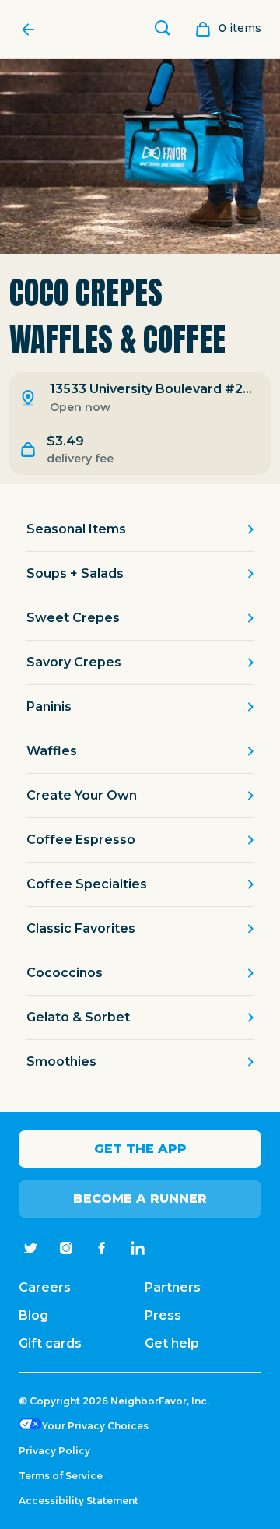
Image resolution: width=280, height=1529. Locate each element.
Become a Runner (140, 1198)
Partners (173, 1287)
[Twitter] (30, 1248)
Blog (33, 1315)
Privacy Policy (54, 1451)
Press (163, 1315)
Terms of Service (61, 1476)
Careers (45, 1287)
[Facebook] (102, 1248)
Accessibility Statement (78, 1500)
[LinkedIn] (137, 1248)
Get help (172, 1343)
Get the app (140, 1148)
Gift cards (50, 1343)
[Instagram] (66, 1248)
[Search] (163, 29)
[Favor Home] (32, 29)
